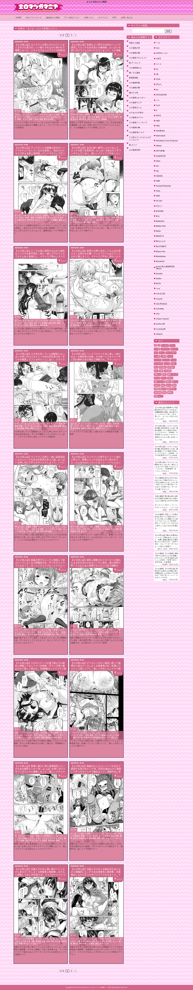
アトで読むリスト (72, 17)
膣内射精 (82, 119)
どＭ (104, 630)
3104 (158, 79)
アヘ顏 (73, 114)
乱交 (33, 529)
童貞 (55, 426)
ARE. (158, 196)
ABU (158, 126)
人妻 (29, 941)
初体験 (44, 323)
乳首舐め (76, 836)
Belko (158, 231)
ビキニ (110, 527)
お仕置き (82, 630)
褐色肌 (83, 428)
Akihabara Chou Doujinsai (167, 141)
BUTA (158, 283)
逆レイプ (48, 220)
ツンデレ (98, 630)
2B (157, 74)
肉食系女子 (21, 220)
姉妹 (89, 117)
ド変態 (93, 114)
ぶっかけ (35, 117)
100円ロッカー (162, 53)
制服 (113, 218)
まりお (17, 111)
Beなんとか (161, 241)
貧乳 (52, 119)
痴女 (37, 531)
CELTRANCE (161, 304)
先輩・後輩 (29, 218)
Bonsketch (160, 261)
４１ (158, 100)
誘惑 (89, 119)
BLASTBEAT (161, 246)
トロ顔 (56, 114)
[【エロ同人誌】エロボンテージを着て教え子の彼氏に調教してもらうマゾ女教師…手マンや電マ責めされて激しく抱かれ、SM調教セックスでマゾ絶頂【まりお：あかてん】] (40, 705)
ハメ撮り (27, 117)
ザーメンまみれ (30, 630)
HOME (19, 17)
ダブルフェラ (48, 321)
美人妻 (57, 941)
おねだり (83, 527)
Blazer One (160, 251)
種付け (80, 325)
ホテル (42, 117)
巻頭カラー (42, 735)
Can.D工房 (160, 294)
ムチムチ (114, 114)
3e (157, 90)
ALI (157, 166)
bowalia (159, 274)
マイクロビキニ (52, 117)
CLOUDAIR (161, 329)
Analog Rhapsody (163, 186)
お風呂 (28, 527)
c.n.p (158, 288)
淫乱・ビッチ (90, 220)
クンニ (89, 321)
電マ (60, 737)
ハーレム (41, 527)
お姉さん (26, 215)
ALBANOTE (161, 156)
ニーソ (20, 117)
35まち (159, 84)
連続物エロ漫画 (53, 17)
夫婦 (115, 424)
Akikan (159, 146)
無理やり (105, 735)
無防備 (99, 220)
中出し (79, 117)
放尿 (30, 119)
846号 (158, 115)
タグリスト (103, 17)
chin (158, 314)
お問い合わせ (127, 17)
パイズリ (100, 114)
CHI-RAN (160, 309)
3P (16, 527)
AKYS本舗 (160, 151)
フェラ (107, 114)
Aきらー (159, 206)
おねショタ (92, 939)
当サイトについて (34, 17)
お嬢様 (87, 114)
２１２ (158, 64)
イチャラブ (77, 218)
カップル (26, 114)
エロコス (74, 630)
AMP (158, 181)
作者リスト (89, 17)
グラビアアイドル (38, 114)
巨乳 (93, 117)
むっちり (100, 218)
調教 (89, 428)
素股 (60, 426)
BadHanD (160, 221)
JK (71, 218)
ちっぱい (49, 114)
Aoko (158, 191)
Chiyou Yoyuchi (162, 319)
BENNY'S (160, 236)
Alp (157, 171)
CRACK (159, 334)
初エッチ (37, 323)
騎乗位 (55, 220)
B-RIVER (159, 211)
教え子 (105, 941)
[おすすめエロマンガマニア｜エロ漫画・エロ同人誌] (38, 4)
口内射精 (38, 218)
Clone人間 (160, 324)
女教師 (38, 941)
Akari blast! (160, 136)
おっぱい (80, 114)
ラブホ (24, 735)
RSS (114, 17)
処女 (31, 323)
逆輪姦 (104, 119)
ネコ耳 (109, 630)
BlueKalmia (161, 256)
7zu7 (158, 105)
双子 (84, 117)
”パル (158, 43)
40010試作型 (161, 95)
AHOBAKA (160, 131)
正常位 (36, 119)
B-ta (157, 216)
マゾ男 (52, 939)
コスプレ (39, 939)
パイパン (102, 424)
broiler (158, 278)
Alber (158, 161)
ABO (158, 121)
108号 (158, 59)
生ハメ (110, 117)
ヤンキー (53, 838)
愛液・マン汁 (22, 119)
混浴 (21, 531)
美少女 (46, 119)
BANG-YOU (161, 226)
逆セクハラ (96, 119)
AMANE (159, 176)
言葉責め (90, 944)
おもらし (18, 114)
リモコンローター (91, 632)
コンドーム (19, 630)
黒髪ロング (34, 428)
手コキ (50, 218)
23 (157, 69)
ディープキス (36, 215)
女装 (44, 941)
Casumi (159, 299)
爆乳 (110, 941)
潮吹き (89, 426)
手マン (83, 426)
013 (157, 48)
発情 (41, 119)
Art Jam (159, 201)
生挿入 (116, 117)
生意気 (111, 220)
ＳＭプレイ (19, 733)
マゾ (81, 632)
